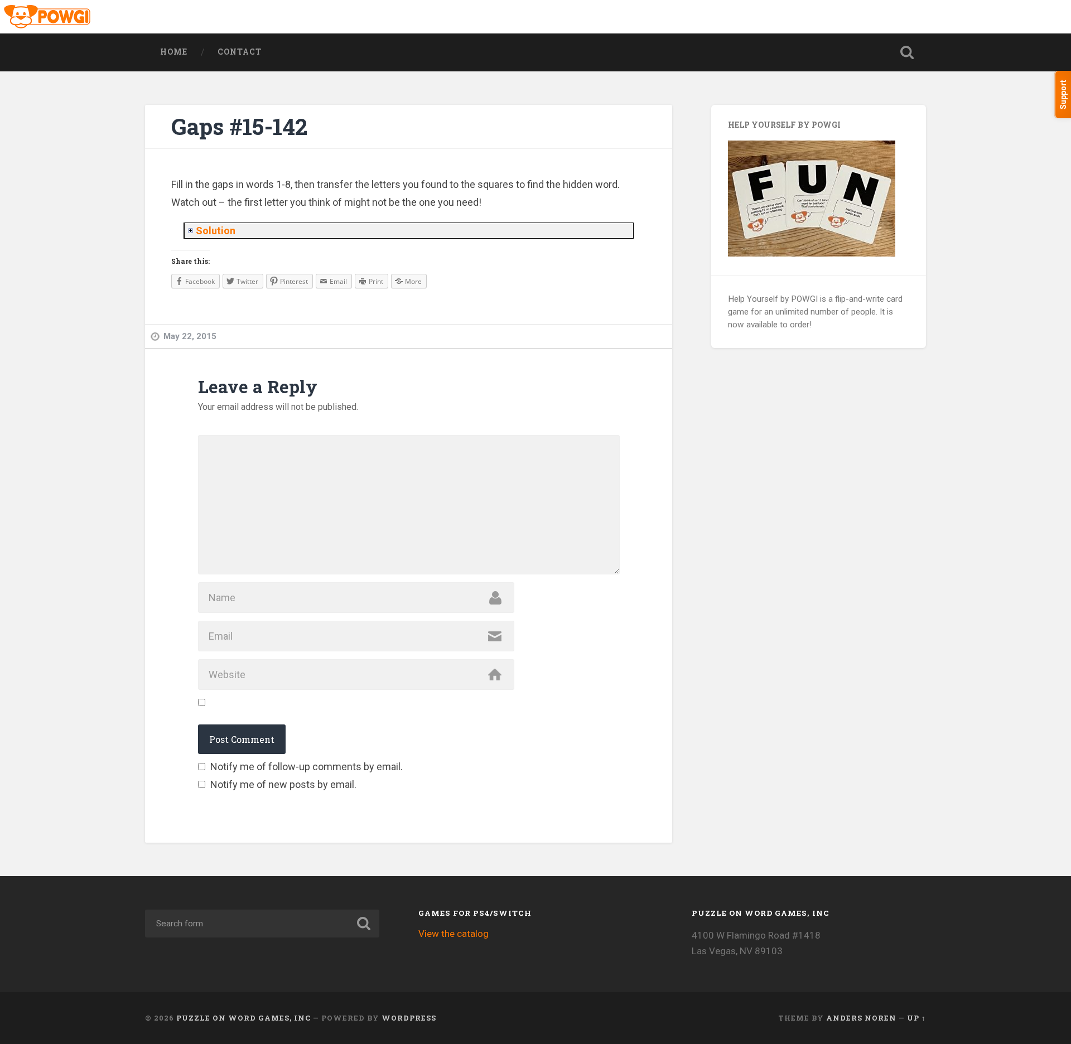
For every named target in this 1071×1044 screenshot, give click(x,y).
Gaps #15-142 (239, 126)
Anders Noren (861, 1017)
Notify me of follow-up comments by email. (306, 766)
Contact (240, 52)
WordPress (409, 1017)
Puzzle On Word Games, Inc (243, 1017)
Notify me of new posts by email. (283, 784)
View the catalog (453, 933)
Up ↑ (916, 1017)
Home (173, 52)
